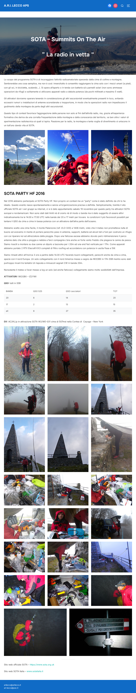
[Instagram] (115, 6)
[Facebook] (110, 6)
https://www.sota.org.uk (42, 664)
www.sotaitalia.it (35, 671)
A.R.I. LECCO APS (16, 5)
